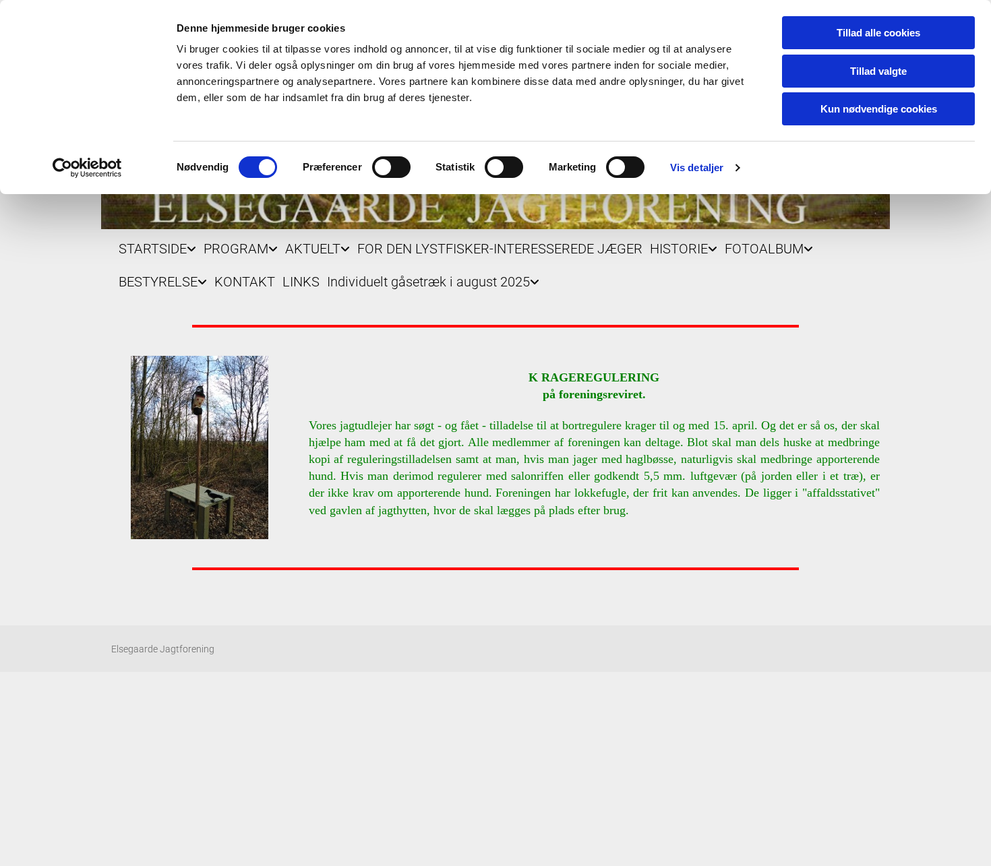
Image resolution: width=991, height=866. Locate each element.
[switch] (391, 167)
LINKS (301, 282)
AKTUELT (312, 249)
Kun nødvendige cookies (878, 109)
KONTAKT (244, 282)
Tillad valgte (878, 71)
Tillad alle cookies (878, 32)
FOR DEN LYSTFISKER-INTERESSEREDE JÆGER (499, 249)
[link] (153, 245)
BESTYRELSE (158, 282)
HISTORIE (679, 249)
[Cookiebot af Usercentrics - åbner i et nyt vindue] (87, 168)
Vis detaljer (696, 167)
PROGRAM (236, 249)
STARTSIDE (153, 249)
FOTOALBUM (764, 249)
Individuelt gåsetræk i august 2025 (428, 282)
